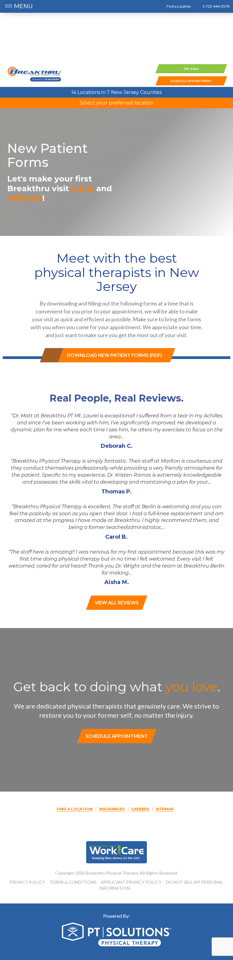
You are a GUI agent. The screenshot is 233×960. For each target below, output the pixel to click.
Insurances (112, 809)
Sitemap (165, 809)
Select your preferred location (116, 103)
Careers (140, 809)
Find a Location (178, 6)
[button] (9, 6)
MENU (23, 5)
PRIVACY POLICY (27, 882)
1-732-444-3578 (215, 6)
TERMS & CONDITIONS (72, 882)
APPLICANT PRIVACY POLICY (131, 882)
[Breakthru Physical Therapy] (34, 74)
